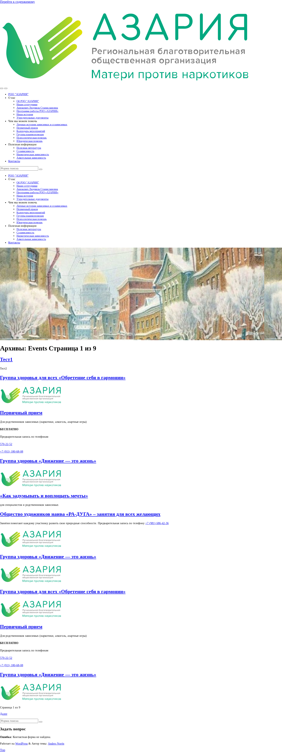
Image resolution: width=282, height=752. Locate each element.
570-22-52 (6, 444)
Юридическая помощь (30, 141)
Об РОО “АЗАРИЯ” (28, 101)
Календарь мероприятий (31, 131)
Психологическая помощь (32, 137)
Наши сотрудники (27, 104)
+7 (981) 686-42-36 (157, 523)
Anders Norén (56, 743)
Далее (3, 713)
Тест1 (6, 359)
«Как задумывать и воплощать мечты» (44, 495)
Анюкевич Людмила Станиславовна (37, 107)
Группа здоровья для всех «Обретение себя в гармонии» (63, 377)
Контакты (14, 161)
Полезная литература (29, 147)
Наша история (25, 114)
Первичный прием (27, 127)
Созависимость (25, 151)
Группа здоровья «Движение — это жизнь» (48, 460)
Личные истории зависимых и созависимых (42, 124)
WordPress (21, 743)
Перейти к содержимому (17, 2)
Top (2, 750)
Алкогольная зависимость (31, 157)
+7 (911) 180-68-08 (11, 451)
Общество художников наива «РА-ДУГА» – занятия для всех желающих (80, 514)
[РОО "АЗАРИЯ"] (126, 83)
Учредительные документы (33, 117)
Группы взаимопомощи (30, 134)
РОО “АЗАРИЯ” (18, 94)
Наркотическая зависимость (33, 154)
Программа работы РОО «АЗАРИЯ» (37, 111)
